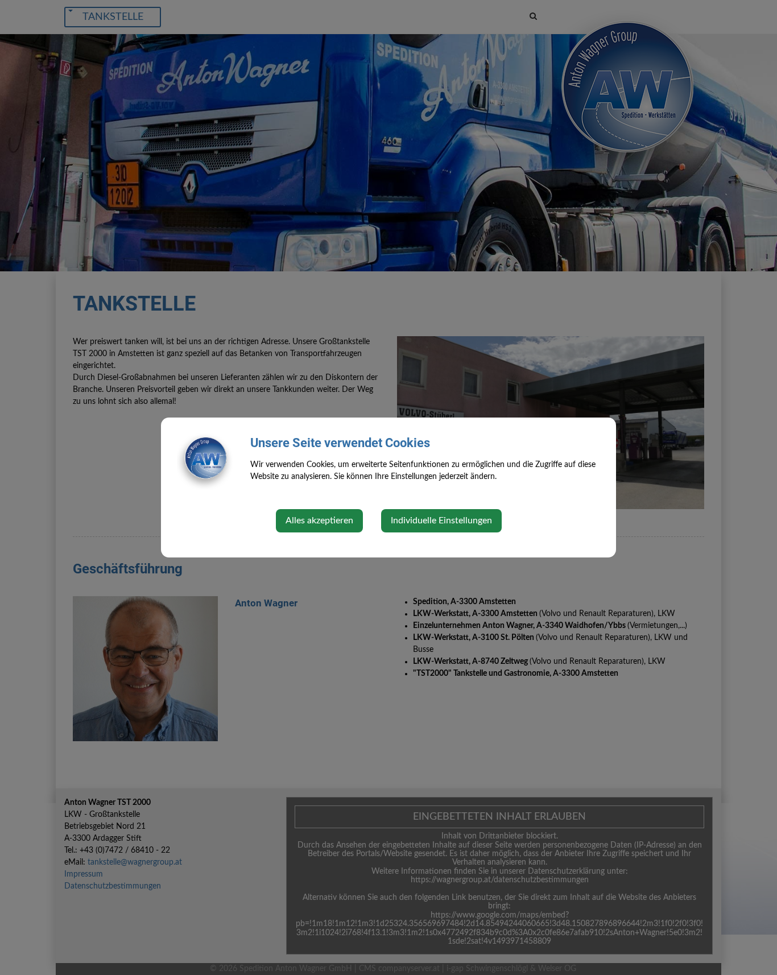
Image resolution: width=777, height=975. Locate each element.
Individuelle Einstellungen (441, 520)
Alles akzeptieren (319, 520)
